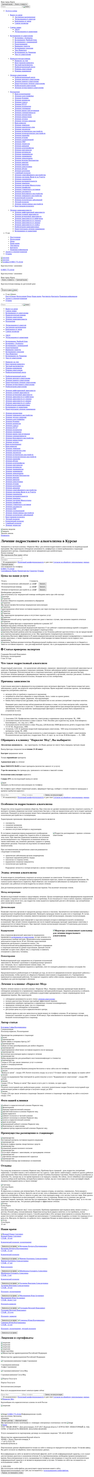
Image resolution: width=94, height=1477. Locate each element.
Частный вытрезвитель (24, 65)
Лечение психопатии (23, 106)
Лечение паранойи (22, 135)
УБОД (17, 29)
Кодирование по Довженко (25, 52)
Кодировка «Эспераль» (24, 38)
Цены (12, 241)
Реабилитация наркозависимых (27, 227)
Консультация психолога (24, 206)
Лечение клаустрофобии (24, 96)
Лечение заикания (22, 146)
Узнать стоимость (21, 4)
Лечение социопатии (23, 179)
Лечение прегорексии (23, 150)
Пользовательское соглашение (13, 1409)
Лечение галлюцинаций (24, 140)
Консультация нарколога (24, 63)
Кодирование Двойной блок (26, 40)
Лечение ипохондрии (23, 115)
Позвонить (5, 535)
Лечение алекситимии (23, 167)
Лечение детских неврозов (25, 121)
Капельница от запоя (23, 21)
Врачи (14, 571)
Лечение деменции (22, 125)
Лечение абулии (21, 169)
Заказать (42, 584)
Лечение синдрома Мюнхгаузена (27, 185)
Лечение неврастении (23, 117)
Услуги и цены (11, 11)
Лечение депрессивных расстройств (29, 204)
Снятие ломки (15, 27)
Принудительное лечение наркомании (30, 229)
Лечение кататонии (22, 171)
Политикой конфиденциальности (31, 562)
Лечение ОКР (20, 142)
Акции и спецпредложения (16, 252)
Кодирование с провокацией (26, 42)
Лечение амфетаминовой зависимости (30, 212)
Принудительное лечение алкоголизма (30, 83)
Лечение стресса (21, 102)
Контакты (14, 248)
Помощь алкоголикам (23, 69)
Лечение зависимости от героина (28, 221)
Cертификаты (6, 571)
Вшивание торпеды (22, 46)
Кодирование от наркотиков (26, 231)
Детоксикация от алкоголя (25, 19)
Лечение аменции (22, 164)
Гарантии (33, 571)
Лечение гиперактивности (25, 113)
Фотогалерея (15, 239)
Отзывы (9, 254)
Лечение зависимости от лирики (27, 223)
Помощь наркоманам (23, 71)
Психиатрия (15, 92)
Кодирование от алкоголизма (21, 36)
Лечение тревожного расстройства (28, 196)
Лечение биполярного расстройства (29, 194)
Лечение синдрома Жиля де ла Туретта (30, 177)
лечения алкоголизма (46, 999)
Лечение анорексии (22, 100)
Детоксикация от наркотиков (26, 32)
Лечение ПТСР (21, 104)
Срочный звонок (7, 564)
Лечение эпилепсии (22, 129)
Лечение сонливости (23, 191)
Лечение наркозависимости (21, 210)
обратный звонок (21, 1420)
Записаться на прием (9, 1246)
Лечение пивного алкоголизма (27, 81)
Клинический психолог (24, 198)
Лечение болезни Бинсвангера (27, 160)
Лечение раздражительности (26, 181)
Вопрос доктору (7, 1420)
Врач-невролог (20, 123)
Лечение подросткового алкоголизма (29, 88)
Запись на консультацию (53, 795)
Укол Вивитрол (21, 50)
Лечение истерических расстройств (29, 131)
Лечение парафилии (22, 187)
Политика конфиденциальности (13, 1411)
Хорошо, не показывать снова (12, 1473)
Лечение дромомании (23, 156)
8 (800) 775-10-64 (16, 262)
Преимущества (23, 571)
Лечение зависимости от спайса (27, 225)
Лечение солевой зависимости (27, 214)
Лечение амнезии (21, 162)
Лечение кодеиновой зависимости (28, 216)
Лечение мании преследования (27, 110)
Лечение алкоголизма (18, 75)
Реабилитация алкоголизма (25, 86)
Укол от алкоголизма (23, 54)
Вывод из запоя (16, 15)
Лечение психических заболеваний (28, 200)
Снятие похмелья (21, 23)
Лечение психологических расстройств (30, 133)
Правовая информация (19, 250)
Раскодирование (21, 44)
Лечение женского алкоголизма (27, 79)
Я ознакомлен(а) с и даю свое (46, 562)
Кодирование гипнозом (24, 48)
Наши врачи (15, 243)
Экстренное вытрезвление (25, 17)
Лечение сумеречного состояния (27, 189)
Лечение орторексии (23, 152)
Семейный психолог (23, 173)
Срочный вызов (7, 4)
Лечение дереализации (24, 158)
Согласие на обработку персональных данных (71, 562)
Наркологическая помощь (20, 59)
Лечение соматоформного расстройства (30, 175)
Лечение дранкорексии (24, 154)
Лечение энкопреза (22, 183)
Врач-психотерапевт (22, 94)
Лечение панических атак (25, 127)
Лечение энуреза (21, 119)
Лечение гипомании (23, 108)
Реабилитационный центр (25, 67)
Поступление (15, 237)
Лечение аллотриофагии (24, 148)
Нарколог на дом (21, 61)
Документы (14, 245)
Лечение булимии (22, 98)
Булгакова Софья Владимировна (13, 1027)
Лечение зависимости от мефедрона (29, 218)
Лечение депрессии (22, 144)
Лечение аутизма (21, 137)
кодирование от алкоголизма (22, 937)
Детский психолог (22, 202)
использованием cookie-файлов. (56, 1470)
